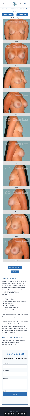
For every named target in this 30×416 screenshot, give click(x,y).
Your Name (6, 363)
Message (6, 378)
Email (4, 391)
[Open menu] (3, 3)
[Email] (20, 3)
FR (25, 3)
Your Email (6, 370)
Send (15, 394)
